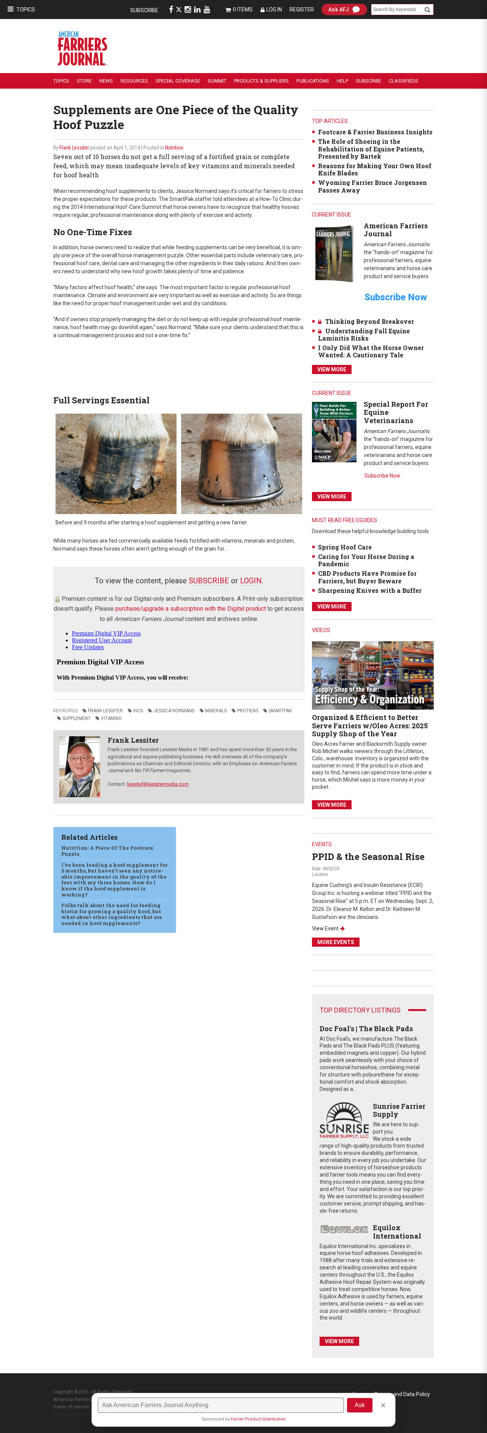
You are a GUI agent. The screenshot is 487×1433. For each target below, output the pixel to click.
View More (331, 369)
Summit (217, 81)
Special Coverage (178, 81)
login (251, 580)
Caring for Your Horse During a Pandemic (366, 560)
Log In (274, 9)
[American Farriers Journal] (334, 253)
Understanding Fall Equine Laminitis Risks (364, 334)
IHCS (138, 710)
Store (84, 81)
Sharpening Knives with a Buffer (370, 590)
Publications (312, 81)
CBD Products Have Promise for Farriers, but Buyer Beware (367, 576)
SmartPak (280, 710)
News (106, 81)
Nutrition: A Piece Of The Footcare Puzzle (107, 850)
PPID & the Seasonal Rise (368, 856)
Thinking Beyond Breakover (369, 321)
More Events (335, 942)
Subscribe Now (382, 476)
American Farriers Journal (396, 230)
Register (302, 9)
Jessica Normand (174, 710)
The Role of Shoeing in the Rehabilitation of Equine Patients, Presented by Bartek (371, 148)
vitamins (111, 718)
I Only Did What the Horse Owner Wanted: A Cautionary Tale (371, 351)
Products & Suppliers (261, 81)
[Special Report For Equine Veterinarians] (334, 431)
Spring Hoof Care (345, 547)
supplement (76, 718)
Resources (134, 81)
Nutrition (174, 148)
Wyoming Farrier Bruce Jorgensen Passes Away (372, 186)
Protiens (247, 710)
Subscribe (144, 10)
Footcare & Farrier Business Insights (375, 132)
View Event (325, 928)
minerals (216, 710)
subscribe (209, 580)
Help (342, 81)
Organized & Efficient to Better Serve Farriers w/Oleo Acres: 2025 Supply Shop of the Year (370, 725)
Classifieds (403, 81)
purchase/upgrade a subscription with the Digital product (190, 608)
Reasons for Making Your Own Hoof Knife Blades (374, 169)
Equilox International (397, 1231)
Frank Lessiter (74, 148)
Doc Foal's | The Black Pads (366, 1028)
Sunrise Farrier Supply (399, 1110)
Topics (25, 9)
